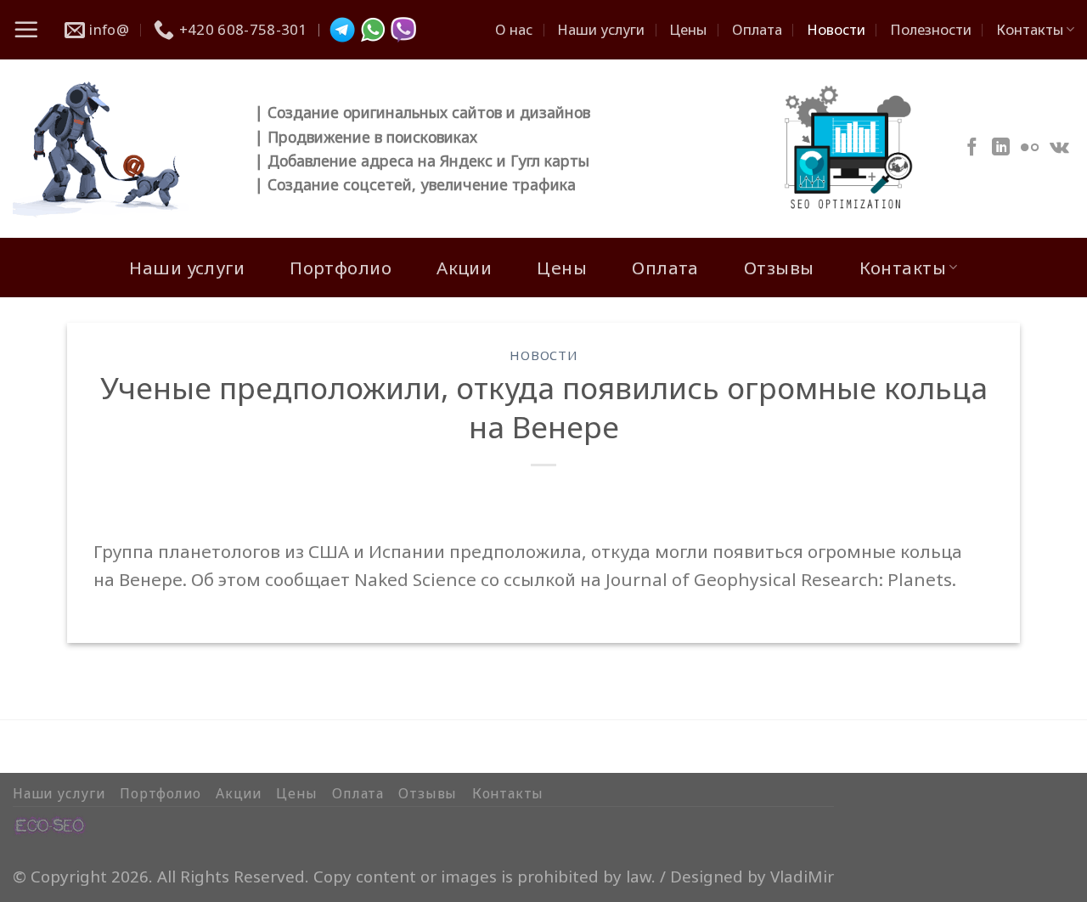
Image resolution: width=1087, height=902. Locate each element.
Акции (464, 267)
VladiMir (802, 876)
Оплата (757, 29)
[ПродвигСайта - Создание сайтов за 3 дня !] (121, 149)
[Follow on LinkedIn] (1001, 148)
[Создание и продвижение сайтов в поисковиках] (50, 823)
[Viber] (403, 30)
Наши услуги (601, 29)
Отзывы (779, 267)
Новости (836, 29)
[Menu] (26, 29)
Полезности (931, 29)
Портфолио (340, 267)
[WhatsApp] (372, 30)
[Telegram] (342, 30)
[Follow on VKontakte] (1059, 148)
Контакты (1029, 29)
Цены (688, 29)
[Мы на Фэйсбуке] (972, 148)
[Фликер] (1030, 148)
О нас (513, 29)
